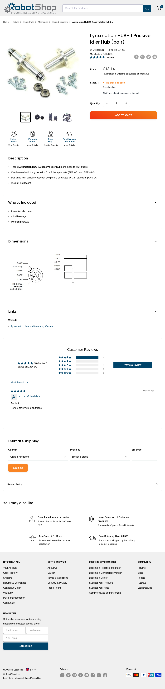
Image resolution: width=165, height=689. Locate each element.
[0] (159, 8)
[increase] (126, 103)
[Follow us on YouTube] (86, 675)
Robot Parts (28, 22)
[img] (18, 391)
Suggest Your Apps (99, 587)
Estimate (18, 467)
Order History (10, 572)
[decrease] (106, 103)
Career (51, 572)
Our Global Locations (13, 670)
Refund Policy (14, 484)
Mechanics (43, 22)
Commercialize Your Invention (105, 592)
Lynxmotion (97, 50)
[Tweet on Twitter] (148, 56)
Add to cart (123, 115)
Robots (16, 22)
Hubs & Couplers (60, 22)
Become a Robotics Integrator (105, 567)
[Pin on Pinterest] (142, 56)
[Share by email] (154, 56)
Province (75, 449)
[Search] (147, 8)
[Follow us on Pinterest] (80, 675)
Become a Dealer (98, 577)
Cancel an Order (12, 587)
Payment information (14, 597)
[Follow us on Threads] (105, 675)
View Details (13, 145)
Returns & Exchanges (14, 582)
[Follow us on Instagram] (74, 675)
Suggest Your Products (101, 582)
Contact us (9, 602)
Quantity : (95, 103)
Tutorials (141, 582)
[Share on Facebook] (136, 56)
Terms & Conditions (58, 577)
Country (12, 449)
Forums (141, 567)
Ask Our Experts (51, 145)
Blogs (140, 572)
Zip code (136, 449)
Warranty (8, 592)
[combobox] (103, 8)
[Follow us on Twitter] (68, 675)
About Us (52, 567)
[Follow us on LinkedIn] (99, 675)
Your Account (10, 567)
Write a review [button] (132, 364)
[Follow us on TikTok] (93, 675)
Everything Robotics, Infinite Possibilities (22, 678)
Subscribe (25, 646)
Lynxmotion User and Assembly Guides (32, 326)
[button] (97, 57)
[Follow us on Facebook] (62, 675)
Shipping (7, 577)
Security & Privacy (57, 582)
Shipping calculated (126, 73)
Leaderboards (144, 587)
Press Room (54, 587)
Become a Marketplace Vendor (105, 572)
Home (6, 22)
